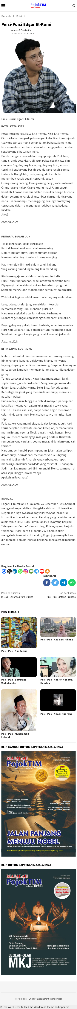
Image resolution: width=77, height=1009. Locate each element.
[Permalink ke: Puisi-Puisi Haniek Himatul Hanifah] (58, 667)
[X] (9, 571)
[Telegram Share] (63, 582)
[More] (47, 571)
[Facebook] (4, 571)
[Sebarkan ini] (46, 582)
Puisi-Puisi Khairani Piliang (56, 639)
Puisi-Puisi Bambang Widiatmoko (14, 681)
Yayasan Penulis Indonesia (48, 998)
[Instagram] (25, 571)
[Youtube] (42, 571)
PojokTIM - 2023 (26, 998)
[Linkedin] (15, 571)
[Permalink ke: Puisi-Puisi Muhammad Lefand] (19, 710)
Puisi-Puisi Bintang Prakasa (61, 595)
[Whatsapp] (20, 571)
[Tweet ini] (55, 582)
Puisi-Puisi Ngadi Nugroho (56, 714)
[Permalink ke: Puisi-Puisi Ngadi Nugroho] (58, 700)
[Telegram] (36, 571)
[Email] (31, 571)
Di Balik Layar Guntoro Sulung (17, 595)
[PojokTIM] (38, 5)
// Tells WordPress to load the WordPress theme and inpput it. (34, 1007)
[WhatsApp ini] (72, 582)
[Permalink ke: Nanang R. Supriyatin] (5, 31)
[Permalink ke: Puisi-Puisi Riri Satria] (19, 632)
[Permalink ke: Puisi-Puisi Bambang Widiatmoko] (19, 667)
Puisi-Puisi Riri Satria (14, 651)
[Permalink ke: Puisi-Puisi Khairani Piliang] (58, 627)
